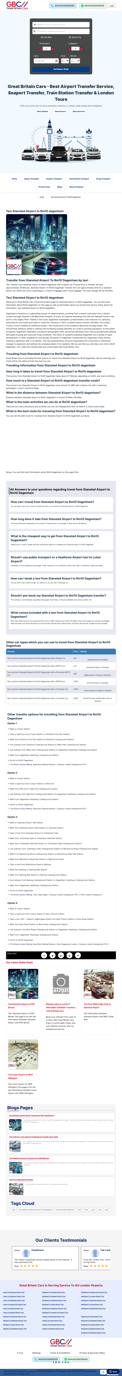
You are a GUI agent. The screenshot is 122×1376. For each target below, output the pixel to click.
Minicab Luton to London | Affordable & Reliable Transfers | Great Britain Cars (60, 1007)
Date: (36, 56)
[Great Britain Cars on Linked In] (65, 1362)
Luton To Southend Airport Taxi (14, 1300)
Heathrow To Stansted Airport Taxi (93, 1300)
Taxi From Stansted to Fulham (21, 1180)
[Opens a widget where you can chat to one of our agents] (113, 1372)
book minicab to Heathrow (65, 1210)
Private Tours (44, 187)
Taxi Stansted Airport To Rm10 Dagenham (66, 197)
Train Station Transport (79, 179)
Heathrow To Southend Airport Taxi (93, 1308)
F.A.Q (20, 1353)
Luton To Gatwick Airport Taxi (13, 1312)
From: (39, 24)
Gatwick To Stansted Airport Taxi (14, 1316)
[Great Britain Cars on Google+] (59, 1362)
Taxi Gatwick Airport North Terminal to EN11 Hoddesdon (31, 1115)
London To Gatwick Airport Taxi (53, 1329)
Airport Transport (31, 179)
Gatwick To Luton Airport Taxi (13, 1324)
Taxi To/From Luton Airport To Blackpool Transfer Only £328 (33, 1137)
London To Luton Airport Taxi (52, 1320)
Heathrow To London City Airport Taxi (94, 1292)
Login (111, 6)
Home (14, 179)
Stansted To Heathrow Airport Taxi (93, 1333)
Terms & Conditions (60, 1353)
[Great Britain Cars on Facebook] (53, 1362)
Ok (103, 1372)
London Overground (93, 895)
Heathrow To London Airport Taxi (92, 1296)
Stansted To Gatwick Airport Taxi (92, 1329)
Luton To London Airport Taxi (13, 1308)
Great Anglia (43, 895)
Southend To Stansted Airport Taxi (54, 1300)
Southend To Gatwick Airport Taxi (53, 1296)
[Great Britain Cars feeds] (68, 1362)
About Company (76, 187)
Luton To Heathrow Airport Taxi (14, 1296)
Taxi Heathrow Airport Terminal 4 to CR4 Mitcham (29, 1158)
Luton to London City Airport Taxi (14, 1304)
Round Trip (76, 37)
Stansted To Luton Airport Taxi (91, 1316)
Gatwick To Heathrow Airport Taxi (15, 1320)
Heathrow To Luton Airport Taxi (92, 1304)
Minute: (73, 56)
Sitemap (36, 1353)
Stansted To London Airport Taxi (92, 1324)
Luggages (72, 43)
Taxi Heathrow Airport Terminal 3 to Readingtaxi (35, 1210)
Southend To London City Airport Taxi (55, 1312)
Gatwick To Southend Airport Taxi (14, 1329)
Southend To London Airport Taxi (53, 1292)
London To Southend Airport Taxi (53, 1324)
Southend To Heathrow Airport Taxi (54, 1308)
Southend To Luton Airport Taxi (53, 1304)
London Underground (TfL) (75, 764)
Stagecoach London (69, 944)
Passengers (45, 43)
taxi (13, 1210)
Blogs (59, 187)
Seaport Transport (54, 179)
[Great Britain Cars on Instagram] (63, 1362)
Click (76, 472)
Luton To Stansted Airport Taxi (13, 1292)
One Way (48, 37)
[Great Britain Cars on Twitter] (56, 1362)
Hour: (63, 56)
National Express (48, 764)
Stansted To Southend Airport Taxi (93, 1320)
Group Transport (103, 179)
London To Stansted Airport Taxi (53, 1316)
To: (38, 31)
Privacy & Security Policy (92, 1353)
